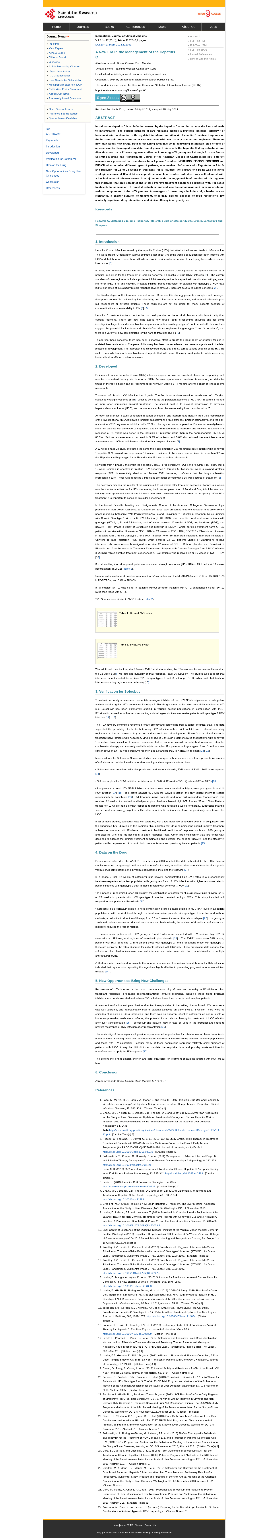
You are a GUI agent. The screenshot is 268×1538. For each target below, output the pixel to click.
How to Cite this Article (202, 58)
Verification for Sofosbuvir (61, 158)
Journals (83, 27)
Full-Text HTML (198, 45)
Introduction (53, 146)
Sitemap (139, 1525)
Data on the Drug (56, 165)
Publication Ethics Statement (64, 89)
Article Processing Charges (63, 66)
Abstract (194, 36)
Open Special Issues (60, 109)
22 (205, 918)
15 (113, 717)
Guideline (53, 61)
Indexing (53, 43)
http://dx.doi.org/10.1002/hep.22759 (123, 1199)
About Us (188, 27)
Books (109, 27)
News (162, 27)
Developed (52, 152)
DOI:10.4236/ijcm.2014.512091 (113, 44)
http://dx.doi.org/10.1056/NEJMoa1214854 (171, 1316)
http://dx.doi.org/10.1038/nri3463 (184, 1173)
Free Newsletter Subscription (64, 80)
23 (175, 938)
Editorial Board (56, 57)
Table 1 (128, 568)
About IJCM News (58, 93)
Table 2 (148, 599)
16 (214, 781)
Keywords (52, 140)
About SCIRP (126, 1525)
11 (107, 717)
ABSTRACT (53, 134)
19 (130, 796)
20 (186, 885)
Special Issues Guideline (62, 118)
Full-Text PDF (197, 40)
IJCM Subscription (59, 75)
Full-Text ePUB (197, 49)
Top (48, 128)
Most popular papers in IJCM (64, 84)
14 (202, 750)
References (53, 187)
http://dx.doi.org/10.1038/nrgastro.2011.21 (127, 1164)
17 (114, 792)
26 (163, 1026)
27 (145, 1051)
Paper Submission (58, 71)
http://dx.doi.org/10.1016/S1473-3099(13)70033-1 (131, 1225)
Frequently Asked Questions (64, 98)
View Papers (55, 48)
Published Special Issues (62, 113)
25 (128, 1022)
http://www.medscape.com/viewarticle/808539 (129, 1186)
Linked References (200, 54)
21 (142, 901)
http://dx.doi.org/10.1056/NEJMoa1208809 (127, 1333)
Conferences (135, 27)
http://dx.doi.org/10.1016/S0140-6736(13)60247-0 (131, 1273)
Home (56, 27)
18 (120, 792)
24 (107, 971)
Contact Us (150, 1525)
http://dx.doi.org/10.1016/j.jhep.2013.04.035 (128, 1151)
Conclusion (52, 181)
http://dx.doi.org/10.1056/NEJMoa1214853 (127, 1286)
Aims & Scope (56, 52)
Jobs (213, 27)
